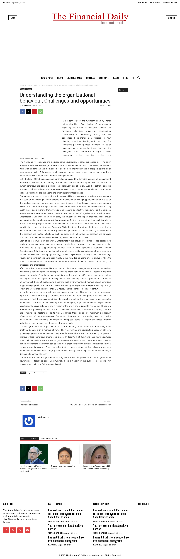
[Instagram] (13, 530)
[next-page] (25, 476)
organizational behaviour (37, 373)
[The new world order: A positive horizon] (65, 454)
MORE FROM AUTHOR (50, 439)
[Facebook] (22, 111)
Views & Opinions (33, 85)
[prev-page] (21, 476)
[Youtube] (27, 530)
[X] (28, 111)
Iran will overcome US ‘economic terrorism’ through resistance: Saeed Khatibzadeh (33, 468)
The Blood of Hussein (29, 405)
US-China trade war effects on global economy (90, 405)
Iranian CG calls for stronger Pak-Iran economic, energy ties (66, 539)
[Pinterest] (34, 111)
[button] (139, 78)
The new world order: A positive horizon (65, 527)
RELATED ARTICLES (29, 439)
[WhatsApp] (40, 111)
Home (22, 85)
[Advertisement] (90, 50)
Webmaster (26, 106)
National (52, 545)
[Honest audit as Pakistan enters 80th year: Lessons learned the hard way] (97, 454)
